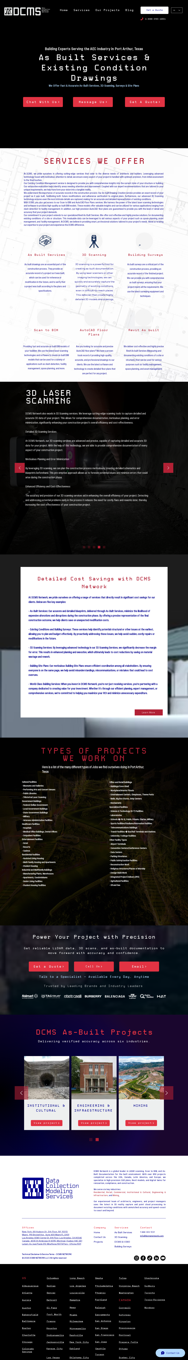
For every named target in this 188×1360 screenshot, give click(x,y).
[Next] (168, 468)
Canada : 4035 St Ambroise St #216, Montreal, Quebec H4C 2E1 (52, 1241)
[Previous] (20, 468)
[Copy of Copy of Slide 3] (104, 547)
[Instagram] (136, 1258)
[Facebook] (143, 1258)
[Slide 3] (94, 547)
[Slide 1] (84, 547)
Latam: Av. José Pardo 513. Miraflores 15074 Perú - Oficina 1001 (51, 1244)
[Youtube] (163, 1258)
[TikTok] (149, 1258)
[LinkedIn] (156, 1258)
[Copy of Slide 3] (99, 547)
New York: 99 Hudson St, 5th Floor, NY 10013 (45, 1231)
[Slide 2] (89, 547)
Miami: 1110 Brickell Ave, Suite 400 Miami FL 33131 (45, 1234)
